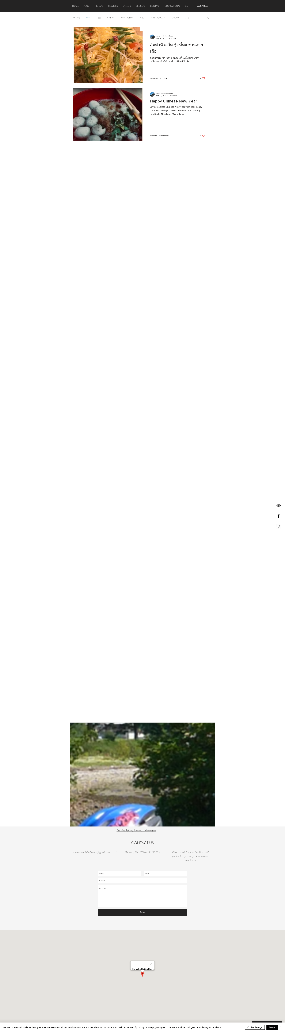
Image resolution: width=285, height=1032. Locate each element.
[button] (208, 18)
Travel (88, 17)
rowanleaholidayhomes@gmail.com (91, 852)
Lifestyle (141, 17)
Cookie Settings (254, 1027)
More (187, 17)
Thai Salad (174, 17)
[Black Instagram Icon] (278, 526)
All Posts (76, 17)
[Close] (281, 1027)
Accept (272, 1027)
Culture (110, 17)
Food (99, 17)
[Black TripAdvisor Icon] (278, 505)
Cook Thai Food (157, 17)
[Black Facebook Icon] (278, 516)
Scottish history (125, 17)
